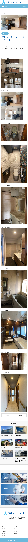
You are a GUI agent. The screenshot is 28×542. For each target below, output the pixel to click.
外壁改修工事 (4, 447)
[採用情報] (14, 493)
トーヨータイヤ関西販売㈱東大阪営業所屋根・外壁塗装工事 (20, 460)
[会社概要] (14, 482)
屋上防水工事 (4, 458)
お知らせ (3, 533)
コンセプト (16, 526)
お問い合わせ (4, 535)
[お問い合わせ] (14, 504)
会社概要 (15, 533)
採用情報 (15, 531)
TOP (2, 526)
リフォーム (4, 9)
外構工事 (4, 13)
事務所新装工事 (18, 435)
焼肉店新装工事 (18, 447)
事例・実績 (16, 528)
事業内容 (3, 528)
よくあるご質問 (4, 531)
